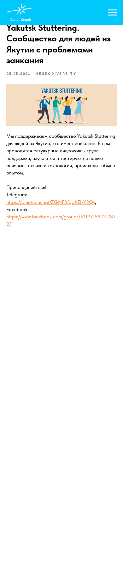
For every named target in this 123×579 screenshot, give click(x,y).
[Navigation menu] (112, 12)
